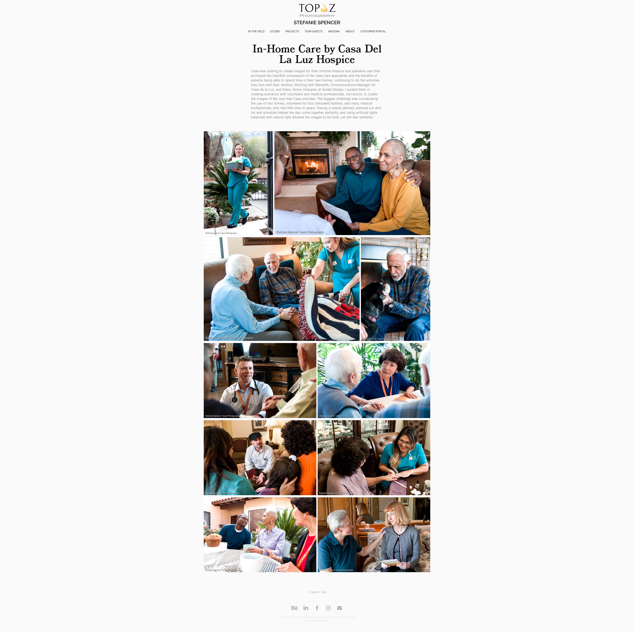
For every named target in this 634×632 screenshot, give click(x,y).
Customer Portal (373, 31)
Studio (275, 31)
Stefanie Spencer (317, 21)
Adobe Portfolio (323, 620)
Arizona (334, 31)
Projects (292, 31)
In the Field (256, 31)
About (350, 31)
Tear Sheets (313, 31)
